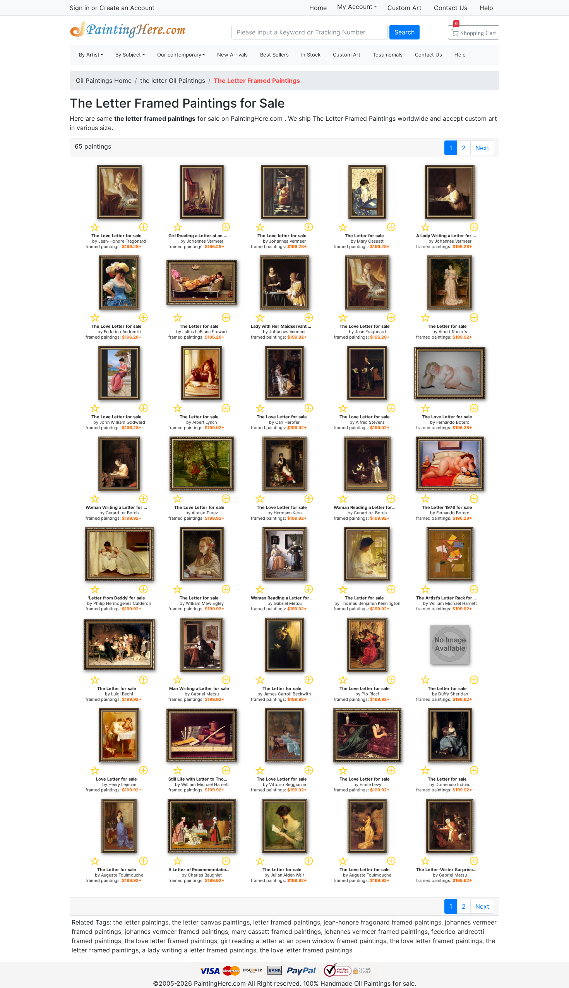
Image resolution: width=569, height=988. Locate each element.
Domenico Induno (453, 784)
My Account (354, 6)
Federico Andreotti (122, 331)
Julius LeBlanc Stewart (204, 331)
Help (486, 8)
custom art (481, 118)
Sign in (79, 8)
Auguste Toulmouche (122, 875)
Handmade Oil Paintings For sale (128, 31)
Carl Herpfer (287, 422)
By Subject (128, 54)
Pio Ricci (370, 694)
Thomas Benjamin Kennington (370, 603)
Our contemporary (179, 54)
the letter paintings (140, 922)
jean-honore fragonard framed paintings (382, 922)
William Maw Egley (205, 603)
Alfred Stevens (370, 422)
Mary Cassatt (370, 241)
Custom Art (404, 8)
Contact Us (450, 8)
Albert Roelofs (453, 331)
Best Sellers (274, 54)
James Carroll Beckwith (287, 694)
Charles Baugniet (205, 875)
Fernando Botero (453, 422)
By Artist (89, 54)
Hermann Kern (288, 512)
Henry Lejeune (122, 784)
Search (404, 32)
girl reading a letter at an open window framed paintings (303, 941)
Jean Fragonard (370, 331)
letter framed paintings (286, 922)
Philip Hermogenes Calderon (122, 603)
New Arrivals (232, 54)
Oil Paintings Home (104, 80)
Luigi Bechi (122, 694)
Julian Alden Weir (287, 875)
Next (482, 148)
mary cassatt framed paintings (276, 931)
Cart (475, 30)
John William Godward (122, 422)
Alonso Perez (205, 512)
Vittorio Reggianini (287, 784)
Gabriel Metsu (288, 603)
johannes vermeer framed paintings (176, 931)
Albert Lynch (204, 422)
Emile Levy (370, 784)
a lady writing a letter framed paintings (199, 950)
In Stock (310, 54)
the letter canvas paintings (211, 922)
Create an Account (126, 8)
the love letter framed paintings (171, 941)
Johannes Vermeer (205, 241)
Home (318, 8)
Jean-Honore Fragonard (122, 241)
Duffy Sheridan (453, 694)
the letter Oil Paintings (172, 80)
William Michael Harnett (453, 603)
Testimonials (388, 54)
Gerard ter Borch (122, 512)
